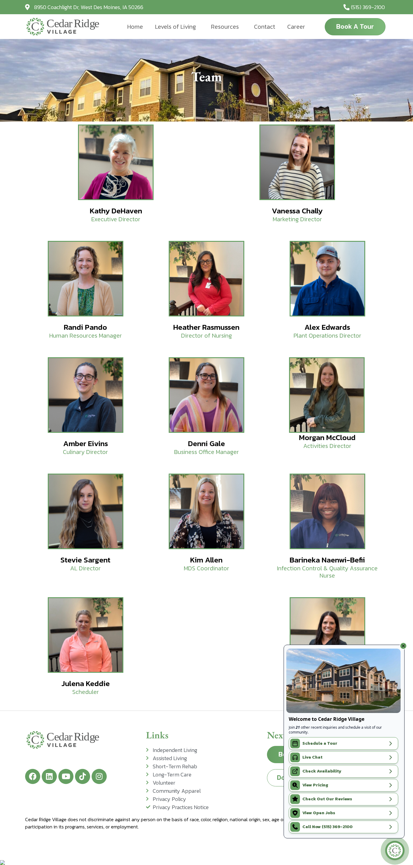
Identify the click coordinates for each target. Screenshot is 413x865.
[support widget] (395, 850)
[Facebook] (32, 776)
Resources (225, 26)
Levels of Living (175, 26)
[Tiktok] (82, 776)
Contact (264, 26)
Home (135, 26)
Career (296, 26)
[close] (403, 646)
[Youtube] (65, 776)
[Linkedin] (49, 776)
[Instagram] (99, 776)
